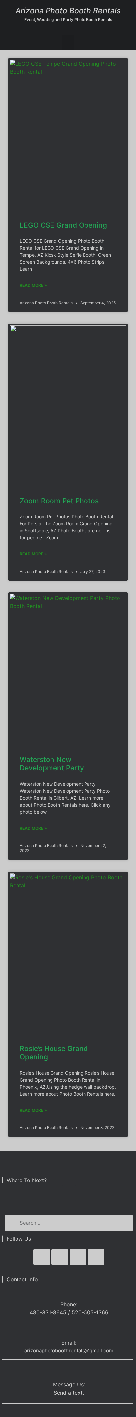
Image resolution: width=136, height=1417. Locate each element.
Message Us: (69, 1384)
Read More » (33, 285)
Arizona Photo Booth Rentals (68, 10)
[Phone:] (68, 1292)
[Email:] (68, 1331)
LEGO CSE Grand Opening (63, 225)
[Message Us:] (68, 1370)
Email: (68, 1342)
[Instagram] (96, 1257)
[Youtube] (78, 1257)
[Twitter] (59, 1257)
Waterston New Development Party (52, 763)
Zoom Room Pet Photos (59, 501)
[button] (68, 42)
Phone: (68, 1304)
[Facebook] (41, 1257)
